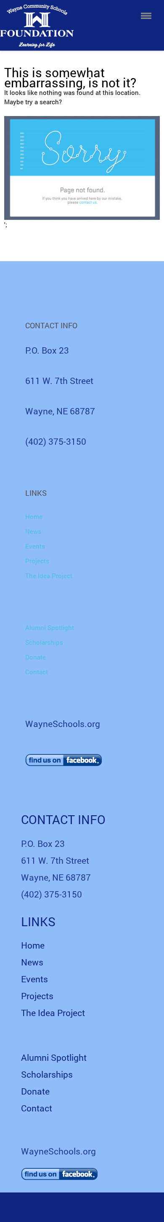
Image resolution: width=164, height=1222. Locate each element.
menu (146, 16)
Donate (35, 657)
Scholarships (44, 642)
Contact (36, 672)
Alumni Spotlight (49, 627)
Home (33, 516)
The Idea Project (48, 575)
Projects (37, 561)
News (33, 531)
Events (35, 546)
